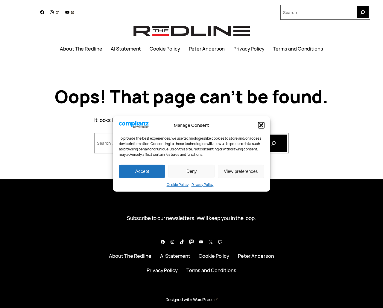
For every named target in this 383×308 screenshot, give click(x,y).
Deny (191, 171)
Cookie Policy (178, 184)
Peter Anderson (207, 49)
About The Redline (81, 49)
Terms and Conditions (298, 49)
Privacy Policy (203, 184)
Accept (142, 171)
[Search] (363, 12)
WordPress (203, 299)
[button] (261, 125)
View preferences (241, 171)
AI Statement (126, 49)
